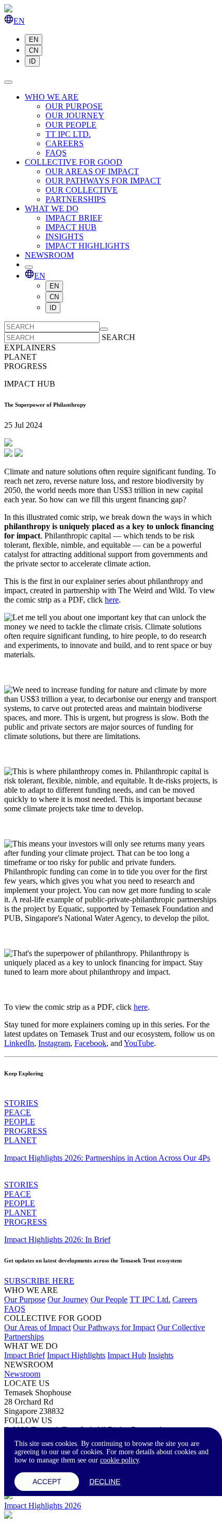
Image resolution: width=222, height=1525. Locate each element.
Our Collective (181, 1327)
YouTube (139, 1043)
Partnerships (24, 1336)
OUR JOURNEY (74, 115)
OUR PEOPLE (71, 124)
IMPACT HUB (71, 227)
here (112, 599)
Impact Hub (126, 1355)
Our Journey (67, 1299)
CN (33, 50)
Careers (184, 1299)
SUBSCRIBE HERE (39, 1280)
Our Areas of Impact (37, 1327)
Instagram (54, 1043)
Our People (109, 1299)
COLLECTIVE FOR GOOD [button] (73, 162)
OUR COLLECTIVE (81, 190)
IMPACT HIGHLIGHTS (87, 245)
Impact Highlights (76, 1355)
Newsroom (22, 1373)
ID (32, 61)
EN (33, 39)
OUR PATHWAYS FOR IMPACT (103, 180)
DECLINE (104, 1481)
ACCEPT (47, 1481)
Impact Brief (24, 1355)
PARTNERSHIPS (75, 199)
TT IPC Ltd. (150, 1299)
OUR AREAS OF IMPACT (92, 171)
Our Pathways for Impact (114, 1327)
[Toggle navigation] (8, 82)
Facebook (90, 1043)
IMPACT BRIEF (73, 217)
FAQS (56, 152)
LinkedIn (19, 1043)
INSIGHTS (64, 236)
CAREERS (64, 143)
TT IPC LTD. (68, 134)
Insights (160, 1355)
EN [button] (19, 21)
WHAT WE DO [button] (51, 208)
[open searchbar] (29, 267)
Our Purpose (24, 1299)
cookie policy (119, 1460)
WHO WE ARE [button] (51, 97)
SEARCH (118, 337)
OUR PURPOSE (74, 106)
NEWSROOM (49, 255)
